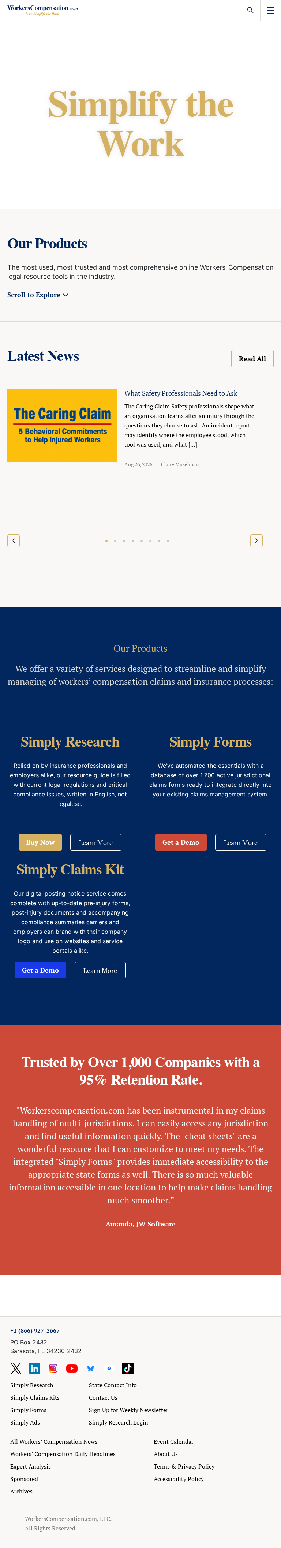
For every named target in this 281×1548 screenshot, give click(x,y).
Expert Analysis (30, 1466)
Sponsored (24, 1479)
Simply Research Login (118, 1422)
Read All (252, 358)
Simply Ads (25, 1422)
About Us (166, 1454)
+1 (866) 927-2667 (35, 1330)
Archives (21, 1491)
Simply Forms (28, 1410)
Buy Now (40, 842)
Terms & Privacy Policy (184, 1466)
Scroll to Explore (33, 294)
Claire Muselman (180, 464)
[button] (106, 541)
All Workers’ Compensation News (54, 1441)
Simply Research (31, 1385)
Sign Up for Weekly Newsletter (128, 1410)
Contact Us (103, 1397)
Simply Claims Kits (35, 1397)
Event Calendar (174, 1441)
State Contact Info (113, 1385)
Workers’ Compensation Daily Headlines (63, 1454)
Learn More (96, 842)
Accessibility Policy (179, 1479)
